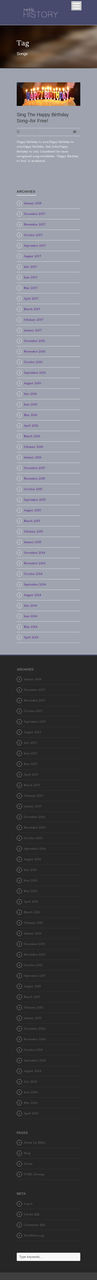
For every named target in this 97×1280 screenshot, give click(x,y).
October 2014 (33, 574)
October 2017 (33, 235)
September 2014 (35, 584)
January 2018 (32, 203)
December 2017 (34, 214)
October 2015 (33, 489)
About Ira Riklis (34, 1142)
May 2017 (30, 288)
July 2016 (30, 394)
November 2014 (34, 563)
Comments (34, 1225)
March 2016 (32, 436)
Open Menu (76, 5)
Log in (28, 1203)
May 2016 (30, 415)
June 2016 (30, 404)
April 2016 (31, 425)
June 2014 (30, 616)
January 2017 (33, 330)
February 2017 (33, 319)
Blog (27, 1153)
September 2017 (35, 245)
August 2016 (32, 383)
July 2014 (30, 605)
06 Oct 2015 (30, 132)
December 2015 (34, 468)
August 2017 (32, 256)
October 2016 (33, 362)
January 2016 (32, 457)
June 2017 (30, 277)
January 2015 (32, 542)
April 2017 (31, 298)
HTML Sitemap (34, 1174)
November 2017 (34, 224)
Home (28, 1163)
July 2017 (30, 266)
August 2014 (32, 595)
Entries (32, 1214)
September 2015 (34, 499)
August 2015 (32, 510)
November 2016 (34, 351)
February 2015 (33, 531)
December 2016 (34, 341)
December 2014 (34, 552)
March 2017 (32, 309)
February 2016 (33, 446)
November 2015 (34, 478)
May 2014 (30, 626)
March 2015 (32, 521)
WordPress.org (34, 1235)
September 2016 (35, 372)
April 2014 (31, 637)
